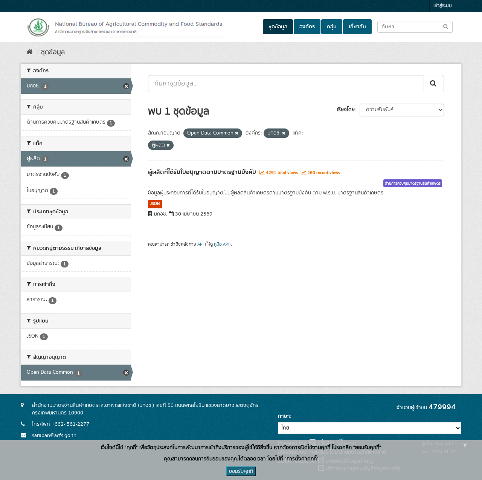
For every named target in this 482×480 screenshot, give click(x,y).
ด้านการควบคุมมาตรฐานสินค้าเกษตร (413, 183)
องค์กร (307, 27)
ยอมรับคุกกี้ (241, 471)
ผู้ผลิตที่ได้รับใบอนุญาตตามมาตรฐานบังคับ (202, 172)
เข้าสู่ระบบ (442, 5)
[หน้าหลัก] (29, 52)
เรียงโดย (346, 109)
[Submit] (434, 83)
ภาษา (284, 416)
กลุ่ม (332, 27)
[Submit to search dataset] (445, 26)
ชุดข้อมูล (277, 27)
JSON (155, 204)
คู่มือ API (221, 244)
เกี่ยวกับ (357, 27)
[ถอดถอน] (236, 133)
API (200, 244)
